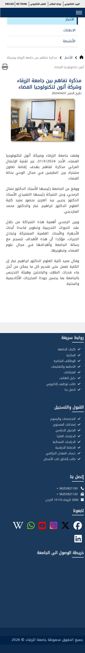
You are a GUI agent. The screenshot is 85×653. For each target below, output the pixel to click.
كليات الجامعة (67, 349)
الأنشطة (69, 41)
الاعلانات (69, 30)
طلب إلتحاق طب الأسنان (59, 459)
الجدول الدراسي (65, 430)
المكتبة (71, 355)
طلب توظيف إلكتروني (61, 384)
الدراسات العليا (66, 436)
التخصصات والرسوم (63, 419)
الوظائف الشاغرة (65, 361)
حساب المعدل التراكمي (61, 453)
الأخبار (68, 58)
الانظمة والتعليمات (63, 367)
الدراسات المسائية (64, 442)
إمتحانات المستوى (64, 425)
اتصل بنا (70, 390)
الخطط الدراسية (65, 448)
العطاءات (70, 372)
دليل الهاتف (67, 378)
